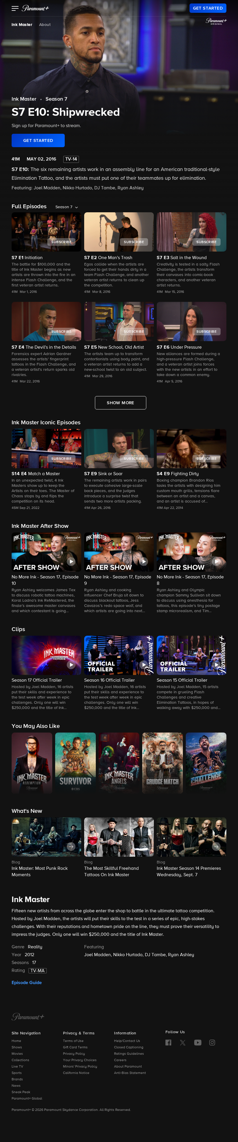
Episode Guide (27, 982)
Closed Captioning (128, 1047)
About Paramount (128, 1066)
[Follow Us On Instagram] (212, 1042)
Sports (17, 1073)
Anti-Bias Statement (130, 1073)
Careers (120, 1060)
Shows (17, 1047)
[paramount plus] (35, 8)
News (16, 1086)
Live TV (17, 1066)
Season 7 (56, 99)
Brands (17, 1079)
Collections (20, 1060)
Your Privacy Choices (80, 1060)
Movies (17, 1054)
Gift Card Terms (75, 1047)
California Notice (76, 1073)
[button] (15, 9)
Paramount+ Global (27, 1098)
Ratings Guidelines (129, 1054)
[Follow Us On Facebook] (168, 1042)
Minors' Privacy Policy (80, 1066)
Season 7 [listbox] (63, 207)
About (45, 25)
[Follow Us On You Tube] (197, 1042)
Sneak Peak (21, 1092)
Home (16, 1041)
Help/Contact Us (127, 1041)
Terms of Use (73, 1041)
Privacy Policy (74, 1054)
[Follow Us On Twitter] (182, 1042)
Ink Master (22, 25)
